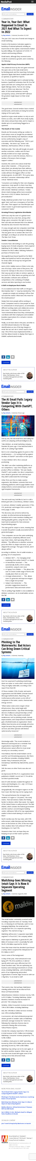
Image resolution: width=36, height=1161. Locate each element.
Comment (6, 362)
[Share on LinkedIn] (8, 357)
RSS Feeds (22, 1138)
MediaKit (22, 1136)
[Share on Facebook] (3, 357)
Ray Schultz (6, 35)
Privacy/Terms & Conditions (16, 1140)
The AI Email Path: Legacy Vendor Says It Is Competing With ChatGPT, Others (15, 1092)
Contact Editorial (13, 1138)
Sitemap (29, 1138)
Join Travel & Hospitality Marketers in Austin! (16, 1123)
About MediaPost (14, 1136)
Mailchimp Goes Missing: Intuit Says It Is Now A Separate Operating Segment (17, 1103)
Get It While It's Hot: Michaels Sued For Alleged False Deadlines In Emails (17, 1113)
